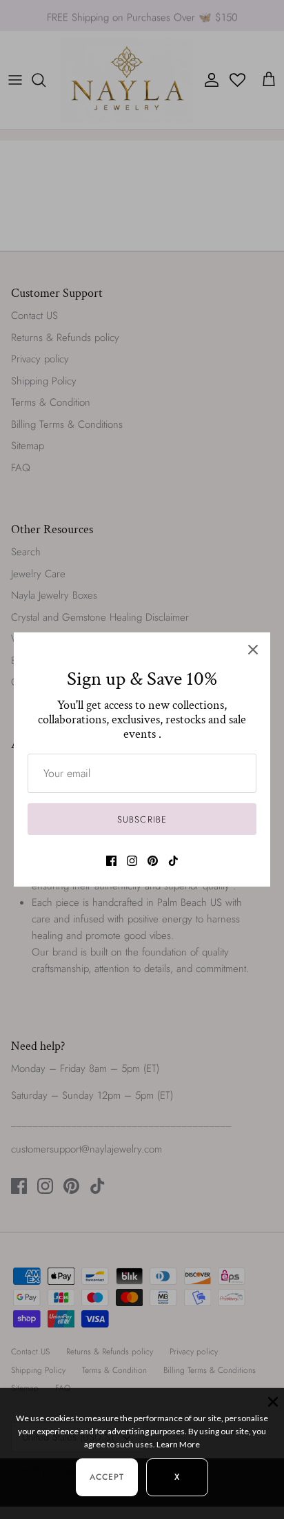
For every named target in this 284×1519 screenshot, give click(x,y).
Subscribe (141, 819)
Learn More (178, 1444)
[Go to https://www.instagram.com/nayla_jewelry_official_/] (132, 861)
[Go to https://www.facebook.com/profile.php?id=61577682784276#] (111, 861)
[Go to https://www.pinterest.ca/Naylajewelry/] (153, 861)
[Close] (253, 649)
